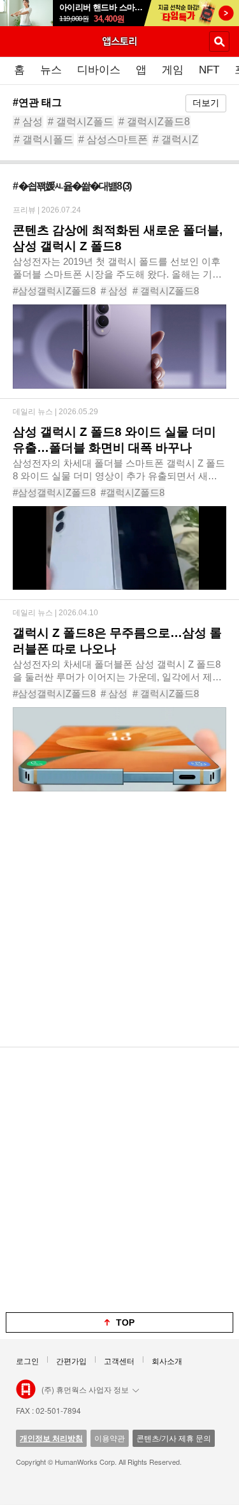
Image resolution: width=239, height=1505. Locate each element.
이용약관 (109, 1437)
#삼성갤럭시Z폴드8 (54, 290)
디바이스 (98, 70)
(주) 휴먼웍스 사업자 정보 (85, 1389)
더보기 (205, 103)
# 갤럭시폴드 (43, 139)
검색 (219, 41)
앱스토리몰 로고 (26, 1389)
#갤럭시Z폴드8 (132, 492)
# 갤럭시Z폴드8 (154, 121)
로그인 (27, 1360)
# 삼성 (28, 121)
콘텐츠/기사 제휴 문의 (173, 1437)
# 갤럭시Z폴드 (80, 121)
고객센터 (119, 1360)
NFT (209, 70)
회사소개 (167, 1360)
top (125, 1322)
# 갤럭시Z (175, 139)
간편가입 (71, 1360)
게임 (173, 70)
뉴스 (51, 70)
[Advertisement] (119, 927)
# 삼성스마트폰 (113, 139)
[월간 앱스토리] (120, 41)
